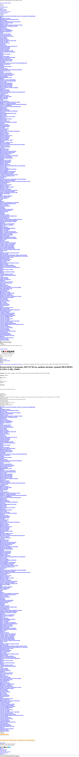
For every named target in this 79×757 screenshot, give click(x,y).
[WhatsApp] (7, 747)
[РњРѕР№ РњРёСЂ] (8, 747)
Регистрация (7, 360)
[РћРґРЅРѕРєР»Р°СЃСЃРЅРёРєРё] (1, 747)
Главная (1, 364)
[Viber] (6, 747)
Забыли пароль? (3, 359)
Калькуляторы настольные (16, 364)
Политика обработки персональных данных (9, 755)
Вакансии (2, 13)
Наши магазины (3, 9)
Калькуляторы (7, 364)
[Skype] (10, 747)
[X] (4, 747)
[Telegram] (3, 747)
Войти (1, 358)
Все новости (2, 742)
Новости (2, 8)
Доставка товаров (3, 12)
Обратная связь (3, 10)
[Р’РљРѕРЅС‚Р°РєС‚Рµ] (0, 747)
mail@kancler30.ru (3, 348)
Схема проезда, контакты (5, 11)
